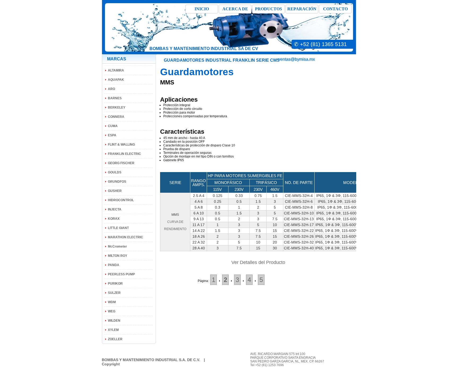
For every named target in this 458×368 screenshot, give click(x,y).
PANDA (113, 265)
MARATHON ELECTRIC (125, 237)
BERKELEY (116, 107)
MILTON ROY (117, 256)
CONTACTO (335, 9)
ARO (111, 89)
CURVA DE (175, 222)
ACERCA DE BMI (235, 10)
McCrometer (117, 246)
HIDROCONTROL (121, 200)
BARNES (115, 98)
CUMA (113, 126)
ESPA (112, 135)
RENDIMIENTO (175, 229)
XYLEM (113, 330)
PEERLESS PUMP (121, 274)
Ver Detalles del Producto (258, 262)
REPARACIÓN (301, 9)
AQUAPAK (116, 80)
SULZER (114, 293)
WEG (111, 311)
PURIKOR (115, 283)
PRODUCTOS (268, 9)
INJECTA (114, 209)
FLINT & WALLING (121, 144)
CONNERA (116, 117)
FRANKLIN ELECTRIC (124, 154)
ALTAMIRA (116, 70)
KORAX (114, 219)
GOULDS (114, 172)
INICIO (202, 9)
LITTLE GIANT (118, 228)
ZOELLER (115, 339)
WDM (112, 302)
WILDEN (114, 320)
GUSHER (115, 191)
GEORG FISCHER (121, 163)
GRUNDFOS (117, 181)
